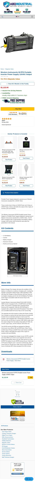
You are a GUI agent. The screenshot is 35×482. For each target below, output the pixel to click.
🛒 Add (30, 377)
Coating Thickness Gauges (9, 433)
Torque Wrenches (6, 455)
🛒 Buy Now (17, 109)
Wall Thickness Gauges (8, 457)
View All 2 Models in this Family (18, 83)
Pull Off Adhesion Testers (8, 448)
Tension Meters (6, 451)
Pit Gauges (5, 446)
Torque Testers (6, 453)
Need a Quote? (17, 406)
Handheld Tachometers (8, 439)
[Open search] (2, 17)
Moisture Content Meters (8, 444)
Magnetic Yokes (9, 69)
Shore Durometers (6, 449)
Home (2, 69)
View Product (8, 159)
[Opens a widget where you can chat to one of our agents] (28, 479)
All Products (4, 425)
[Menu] (32, 16)
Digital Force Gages (7, 435)
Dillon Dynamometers (7, 437)
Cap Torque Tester (6, 431)
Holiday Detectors (6, 440)
